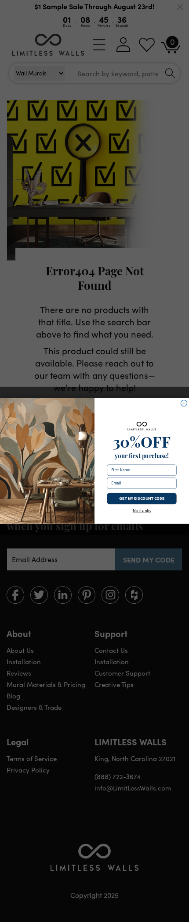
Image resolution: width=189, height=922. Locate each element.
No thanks (142, 511)
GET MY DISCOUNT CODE (141, 498)
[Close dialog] (184, 403)
